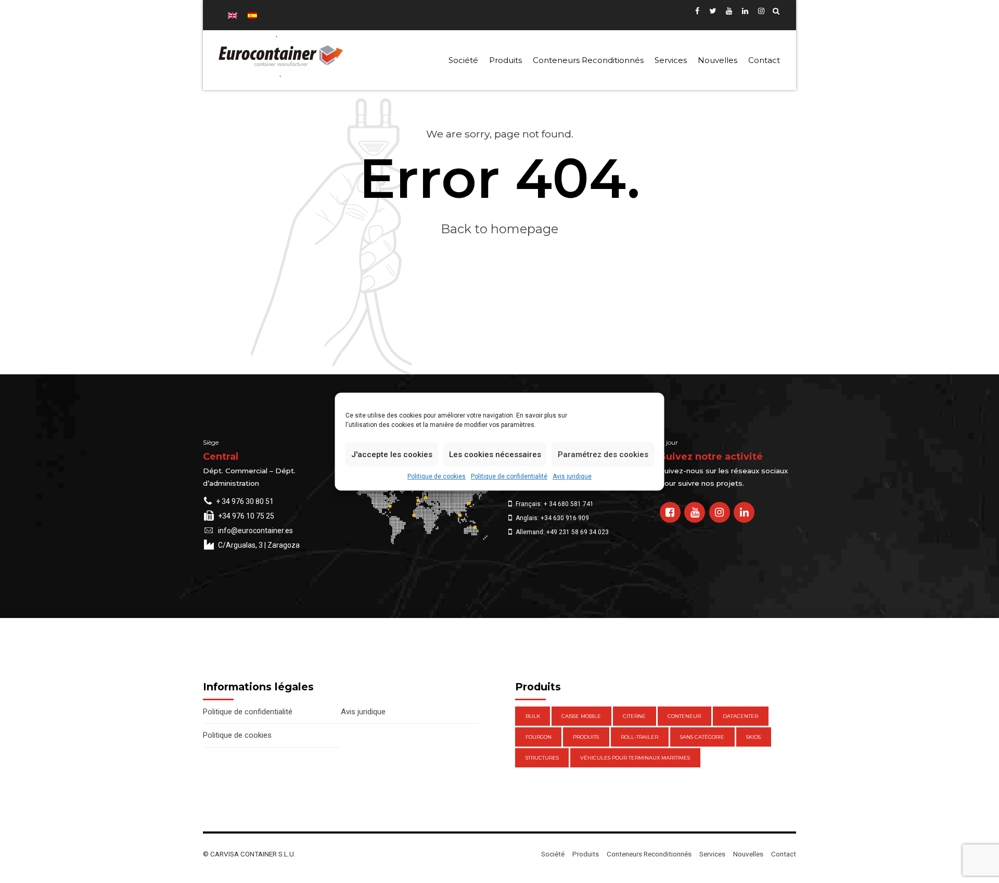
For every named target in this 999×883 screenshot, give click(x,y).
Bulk (533, 716)
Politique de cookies (436, 476)
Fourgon (539, 737)
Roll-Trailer (639, 737)
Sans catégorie (702, 737)
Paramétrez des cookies (603, 454)
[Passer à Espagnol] (252, 15)
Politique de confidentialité (509, 476)
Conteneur (684, 716)
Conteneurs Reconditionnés (588, 60)
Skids (753, 737)
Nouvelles (717, 60)
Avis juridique (572, 476)
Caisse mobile (581, 716)
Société (463, 60)
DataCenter (740, 716)
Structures (542, 758)
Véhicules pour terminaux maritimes (635, 758)
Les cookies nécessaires (495, 454)
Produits (505, 60)
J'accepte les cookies (391, 454)
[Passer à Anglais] (232, 15)
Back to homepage (499, 228)
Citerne (634, 716)
